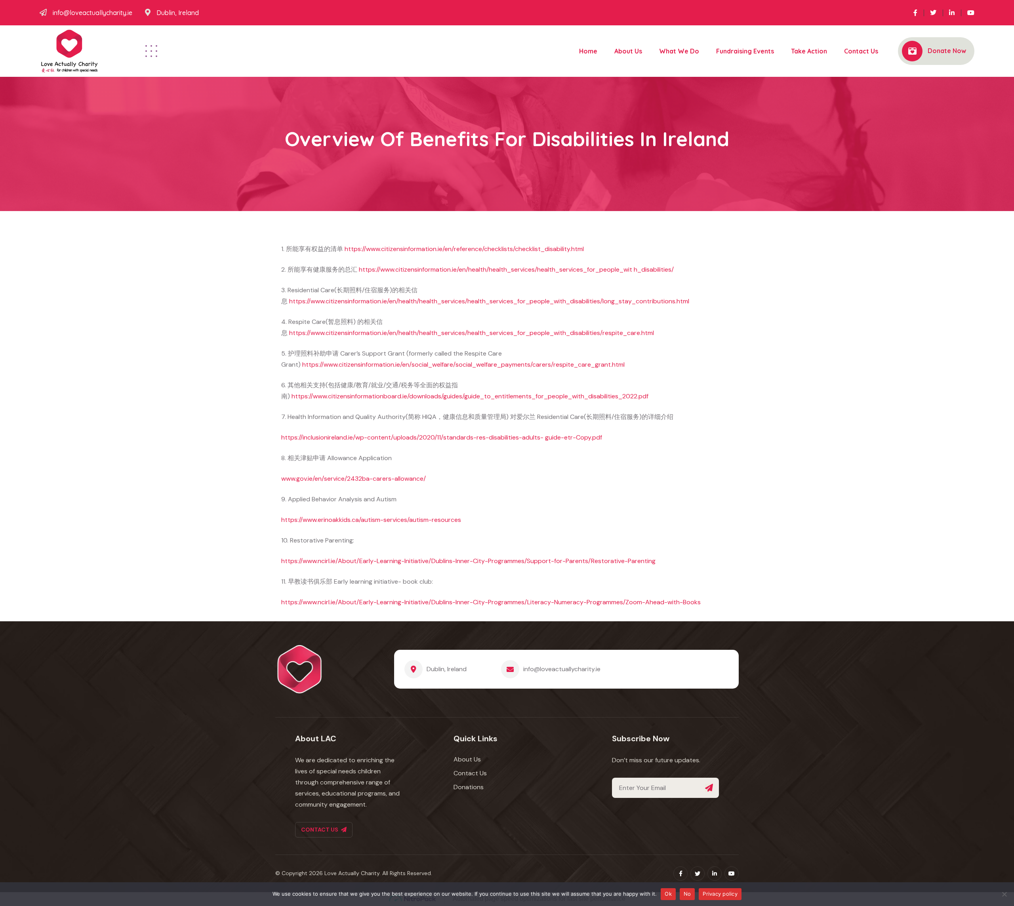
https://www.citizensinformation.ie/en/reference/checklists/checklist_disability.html (464, 249)
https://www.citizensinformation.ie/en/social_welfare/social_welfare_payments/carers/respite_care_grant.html (463, 364)
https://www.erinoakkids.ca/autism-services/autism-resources (371, 520)
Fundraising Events (745, 51)
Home (588, 51)
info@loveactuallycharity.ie (92, 13)
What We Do (679, 51)
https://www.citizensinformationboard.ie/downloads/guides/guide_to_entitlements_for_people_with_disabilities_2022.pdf (470, 396)
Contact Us (861, 51)
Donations (469, 787)
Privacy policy (720, 894)
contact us (319, 829)
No (687, 894)
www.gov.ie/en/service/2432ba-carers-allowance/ (353, 478)
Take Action (809, 51)
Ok (668, 894)
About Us (628, 51)
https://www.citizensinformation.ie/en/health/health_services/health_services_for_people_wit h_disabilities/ (516, 269)
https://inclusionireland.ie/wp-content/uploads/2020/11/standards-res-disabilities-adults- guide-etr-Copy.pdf (441, 437)
